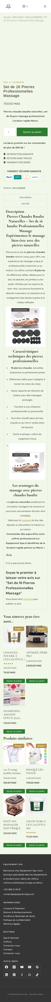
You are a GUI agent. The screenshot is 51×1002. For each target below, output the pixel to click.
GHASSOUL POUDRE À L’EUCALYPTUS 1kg (15, 656)
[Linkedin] (6, 975)
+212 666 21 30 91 (12, 889)
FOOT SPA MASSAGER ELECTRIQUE (11, 825)
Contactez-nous (11, 945)
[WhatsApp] (29, 975)
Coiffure (7, 941)
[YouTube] (22, 967)
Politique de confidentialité (16, 920)
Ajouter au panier (32, 132)
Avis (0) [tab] (25, 203)
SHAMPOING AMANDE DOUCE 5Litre (11, 714)
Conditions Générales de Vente (19, 916)
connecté (28, 599)
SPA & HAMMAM (13, 82)
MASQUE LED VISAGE (34, 771)
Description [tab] (25, 197)
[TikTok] (37, 975)
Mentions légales (11, 924)
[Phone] (22, 975)
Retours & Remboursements (17, 912)
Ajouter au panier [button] (14, 681)
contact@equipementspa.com (18, 894)
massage (26, 520)
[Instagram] (14, 967)
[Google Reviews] (37, 967)
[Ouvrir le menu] (45, 6)
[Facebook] (6, 967)
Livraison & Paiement (14, 908)
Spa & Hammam (11, 937)
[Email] (29, 967)
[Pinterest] (14, 975)
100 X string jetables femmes (12, 771)
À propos (7, 949)
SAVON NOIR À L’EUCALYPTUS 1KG (36, 825)
